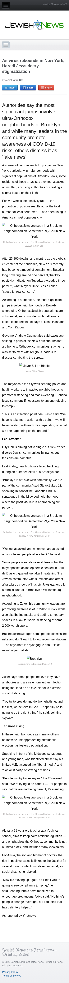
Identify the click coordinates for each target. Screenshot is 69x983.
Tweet (12, 87)
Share (30, 87)
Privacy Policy (10, 972)
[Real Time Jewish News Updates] (34, 25)
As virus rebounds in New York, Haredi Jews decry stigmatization (33, 66)
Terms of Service (11, 975)
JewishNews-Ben (14, 79)
